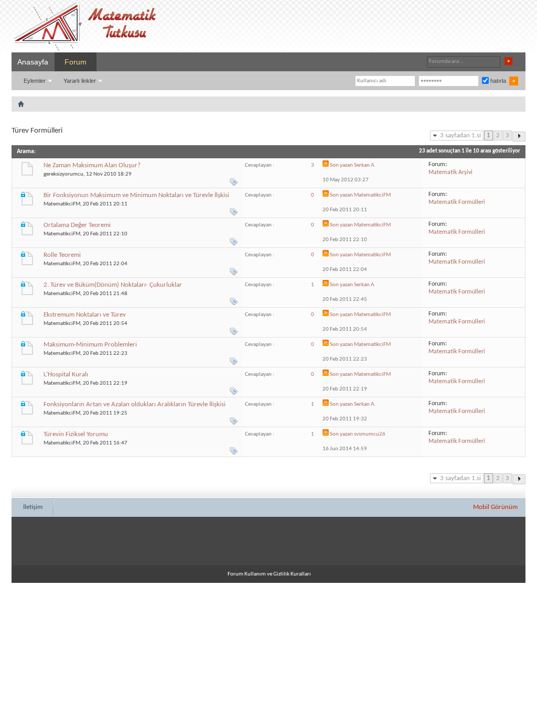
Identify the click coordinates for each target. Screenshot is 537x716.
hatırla (497, 81)
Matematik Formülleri (456, 202)
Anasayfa (32, 62)
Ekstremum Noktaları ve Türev (85, 314)
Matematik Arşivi (450, 172)
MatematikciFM (62, 204)
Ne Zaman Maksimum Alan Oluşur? (92, 165)
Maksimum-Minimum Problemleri (90, 344)
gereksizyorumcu (63, 174)
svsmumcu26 (369, 434)
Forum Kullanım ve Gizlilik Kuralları (269, 574)
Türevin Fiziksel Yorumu (76, 434)
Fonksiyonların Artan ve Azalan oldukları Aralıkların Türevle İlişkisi (134, 404)
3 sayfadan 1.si (460, 135)
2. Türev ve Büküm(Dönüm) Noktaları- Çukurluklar (113, 284)
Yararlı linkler (79, 81)
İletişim (32, 507)
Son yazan (341, 165)
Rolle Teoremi (62, 255)
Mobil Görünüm (495, 507)
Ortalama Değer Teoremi (77, 225)
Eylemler (35, 81)
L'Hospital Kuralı (66, 374)
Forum (76, 62)
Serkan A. (364, 165)
